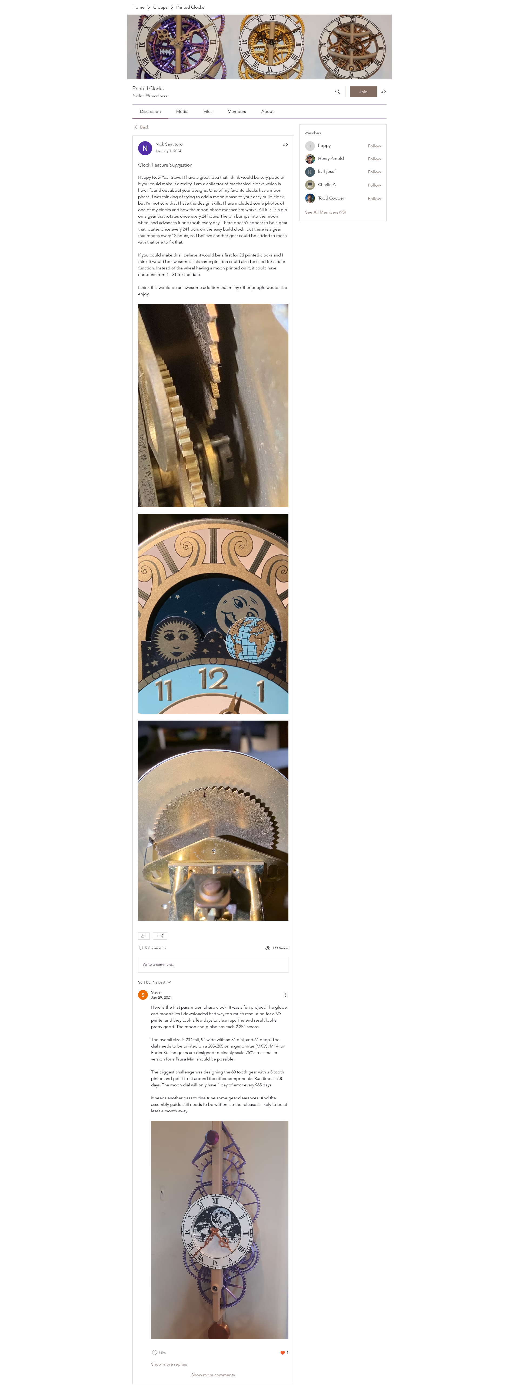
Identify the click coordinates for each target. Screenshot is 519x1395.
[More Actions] (285, 995)
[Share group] (383, 91)
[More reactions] (160, 936)
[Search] (337, 91)
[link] (150, 111)
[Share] (285, 144)
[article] (213, 760)
